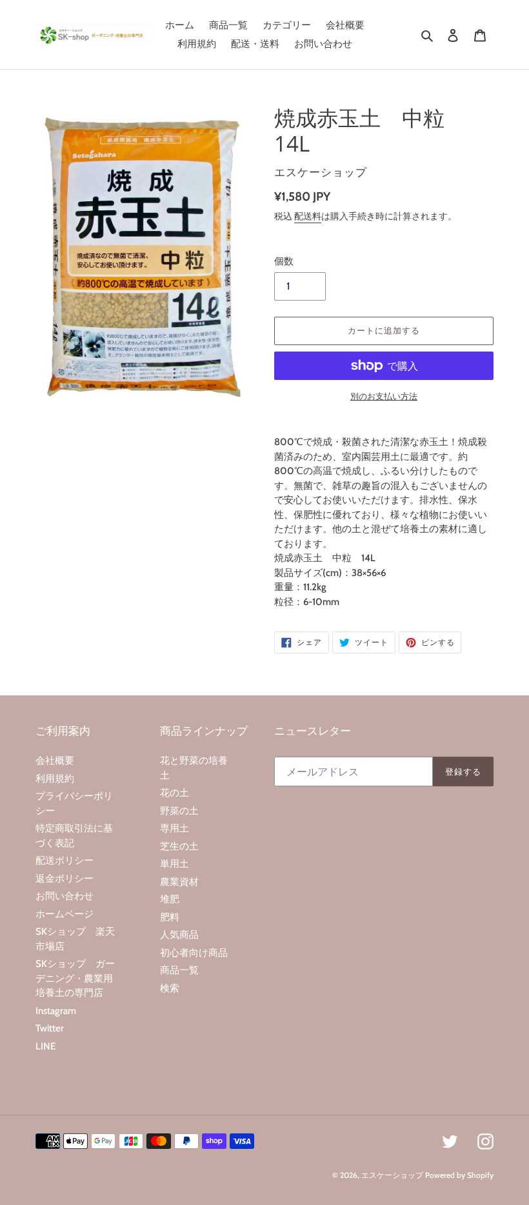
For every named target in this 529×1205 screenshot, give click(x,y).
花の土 (174, 793)
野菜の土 (179, 811)
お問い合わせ (64, 896)
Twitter (49, 1028)
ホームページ (64, 914)
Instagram (55, 1011)
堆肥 (169, 899)
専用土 (174, 828)
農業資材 (179, 882)
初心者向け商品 (194, 953)
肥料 (169, 917)
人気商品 (179, 935)
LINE (45, 1046)
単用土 (174, 864)
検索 (169, 988)
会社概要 (54, 760)
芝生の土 (179, 846)
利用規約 (54, 778)
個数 (284, 261)
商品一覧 (179, 970)
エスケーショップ (392, 1175)
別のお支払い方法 (383, 396)
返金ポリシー (64, 878)
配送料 (307, 216)
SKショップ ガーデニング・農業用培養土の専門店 (75, 978)
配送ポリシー (64, 860)
